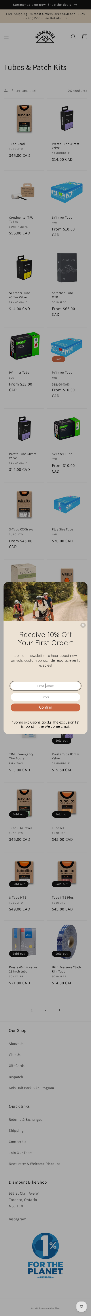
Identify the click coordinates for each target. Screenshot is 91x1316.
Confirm (45, 707)
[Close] (83, 625)
